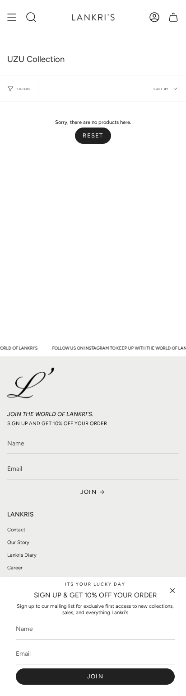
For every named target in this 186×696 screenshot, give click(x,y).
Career (15, 567)
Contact (16, 529)
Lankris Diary (22, 555)
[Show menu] (12, 17)
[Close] (172, 590)
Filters (24, 89)
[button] (31, 17)
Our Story (18, 542)
